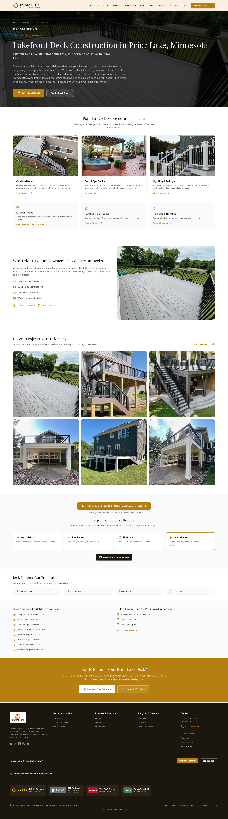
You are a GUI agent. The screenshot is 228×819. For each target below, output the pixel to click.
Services (103, 5)
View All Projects (204, 344)
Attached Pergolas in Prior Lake (28, 649)
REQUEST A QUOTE (203, 5)
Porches (99, 718)
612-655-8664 (178, 5)
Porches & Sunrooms (106, 713)
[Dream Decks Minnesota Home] (27, 5)
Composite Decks (60, 722)
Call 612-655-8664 (133, 689)
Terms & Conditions (186, 805)
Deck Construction (62, 713)
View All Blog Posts (127, 630)
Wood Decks (58, 718)
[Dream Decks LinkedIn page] (19, 743)
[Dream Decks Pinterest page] (23, 743)
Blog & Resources (188, 742)
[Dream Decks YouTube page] (28, 743)
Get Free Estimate (28, 93)
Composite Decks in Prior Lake (28, 614)
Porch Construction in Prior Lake (29, 629)
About (142, 5)
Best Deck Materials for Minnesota (134, 614)
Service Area (130, 5)
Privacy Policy (170, 805)
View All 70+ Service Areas (114, 557)
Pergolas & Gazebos (148, 713)
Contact (161, 5)
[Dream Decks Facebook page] (11, 743)
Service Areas (29, 22)
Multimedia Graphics (118, 809)
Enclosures (100, 726)
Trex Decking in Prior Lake (26, 639)
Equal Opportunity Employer (208, 805)
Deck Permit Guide (127, 619)
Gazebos (142, 722)
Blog (151, 5)
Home (90, 5)
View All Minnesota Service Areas (31, 773)
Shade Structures (145, 726)
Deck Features (59, 726)
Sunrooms (99, 722)
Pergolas (142, 718)
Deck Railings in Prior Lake (26, 624)
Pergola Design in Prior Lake (27, 634)
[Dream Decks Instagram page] (15, 743)
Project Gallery (187, 733)
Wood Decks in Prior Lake (26, 619)
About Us (185, 738)
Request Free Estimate (97, 689)
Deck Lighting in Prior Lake (26, 644)
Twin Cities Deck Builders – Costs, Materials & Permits (114, 506)
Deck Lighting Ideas (127, 624)
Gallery (116, 5)
